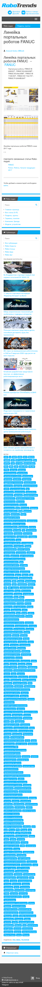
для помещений (27, 556)
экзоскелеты (32, 925)
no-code (19, 463)
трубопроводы (9, 900)
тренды (26, 897)
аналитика (8, 486)
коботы (31, 613)
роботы (29, 807)
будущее (34, 508)
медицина (26, 651)
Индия (17, 591)
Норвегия (8, 683)
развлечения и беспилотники (15, 782)
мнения (19, 658)
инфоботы (8, 597)
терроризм (8, 887)
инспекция (8, 594)
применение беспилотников (15, 750)
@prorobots (16, 12)
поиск (32, 728)
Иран (22, 597)
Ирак (16, 597)
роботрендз (8, 807)
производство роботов (12, 766)
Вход (38, 978)
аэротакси (18, 495)
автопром (8, 479)
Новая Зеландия (29, 680)
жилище (7, 581)
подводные (19, 721)
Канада (30, 607)
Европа (25, 575)
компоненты (9, 626)
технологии (25, 887)
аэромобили (31, 492)
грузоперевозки (10, 549)
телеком (13, 881)
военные (7, 524)
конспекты (8, 629)
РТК (17, 830)
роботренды (19, 807)
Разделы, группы (23, 26)
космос (26, 632)
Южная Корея (9, 935)
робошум (26, 826)
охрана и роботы (30, 712)
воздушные (23, 527)
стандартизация (22, 871)
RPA (11, 466)
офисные (20, 709)
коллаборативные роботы (14, 616)
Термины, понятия (12, 218)
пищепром (27, 718)
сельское (20, 839)
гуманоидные (9, 552)
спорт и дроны (9, 868)
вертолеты (15, 514)
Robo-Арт (8, 255)
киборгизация (9, 613)
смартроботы (28, 852)
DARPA (7, 460)
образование (30, 686)
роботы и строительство (13, 820)
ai (10, 457)
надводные (32, 667)
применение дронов (12, 753)
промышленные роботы (13, 772)
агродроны (27, 479)
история (20, 603)
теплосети (17, 884)
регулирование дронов (13, 795)
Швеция (18, 925)
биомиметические (11, 505)
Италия (28, 603)
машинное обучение (12, 651)
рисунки (7, 801)
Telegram (25, 940)
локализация (25, 645)
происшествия (28, 766)
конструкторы (19, 629)
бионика (23, 505)
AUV (25, 457)
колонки (29, 616)
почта (27, 740)
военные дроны (19, 524)
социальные (31, 862)
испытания (30, 600)
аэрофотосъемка (30, 495)
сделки (13, 839)
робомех (15, 801)
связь (6, 839)
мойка (34, 661)
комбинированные (11, 619)
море (6, 664)
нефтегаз (33, 677)
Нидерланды (16, 680)
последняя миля (17, 737)
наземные (8, 670)
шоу (24, 925)
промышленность (11, 769)
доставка (23, 565)
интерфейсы (28, 594)
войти (6, 185)
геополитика (31, 530)
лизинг (30, 642)
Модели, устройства (13, 224)
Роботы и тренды (32, 12)
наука (13, 674)
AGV (6, 457)
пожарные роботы (21, 728)
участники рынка (10, 909)
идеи (14, 584)
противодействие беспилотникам (17, 775)
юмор (19, 935)
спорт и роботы (23, 868)
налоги (7, 674)
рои (33, 826)
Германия (18, 533)
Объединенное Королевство (15, 699)
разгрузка (27, 785)
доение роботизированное (14, 559)
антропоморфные (17, 489)
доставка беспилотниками (14, 568)
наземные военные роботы (24, 670)
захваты (21, 581)
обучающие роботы (11, 693)
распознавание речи (23, 788)
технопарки (8, 890)
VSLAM (31, 466)
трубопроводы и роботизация (15, 903)
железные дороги (11, 578)
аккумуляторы (29, 482)
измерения (22, 584)
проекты (34, 756)
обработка (19, 686)
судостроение (22, 877)
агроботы (17, 479)
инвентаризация (26, 588)
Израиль (31, 584)
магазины (21, 648)
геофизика (8, 533)
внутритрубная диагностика (14, 521)
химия (15, 916)
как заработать (19, 607)
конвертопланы (21, 626)
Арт (27, 489)
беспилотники (9, 502)
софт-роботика (24, 858)
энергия (18, 932)
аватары (13, 470)
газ (23, 530)
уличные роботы (18, 906)
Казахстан (8, 607)
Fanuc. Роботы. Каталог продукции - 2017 (22, 168)
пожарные (8, 728)
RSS (14, 940)
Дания (6, 556)
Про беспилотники (32, 14)
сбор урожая (9, 836)
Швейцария (8, 925)
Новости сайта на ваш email (12, 982)
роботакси (8, 804)
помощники (17, 734)
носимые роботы (19, 683)
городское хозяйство (12, 543)
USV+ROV (23, 466)
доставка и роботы (11, 572)
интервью (18, 594)
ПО (12, 721)
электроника (27, 928)
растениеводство (10, 791)
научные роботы (10, 677)
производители (10, 760)
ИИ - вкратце (13, 588)
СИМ (22, 846)
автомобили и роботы (12, 476)
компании (29, 623)
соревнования (9, 855)
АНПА (6, 489)
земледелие (30, 581)
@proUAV (15, 14)
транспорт (23, 893)
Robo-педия (8, 26)
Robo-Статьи (10, 249)
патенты (27, 715)
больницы (25, 508)
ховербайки (8, 919)
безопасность (9, 498)
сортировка (21, 855)
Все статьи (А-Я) (11, 212)
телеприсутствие (24, 881)
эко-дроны (8, 928)
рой (5, 830)
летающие (22, 642)
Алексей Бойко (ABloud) (15, 51)
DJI (35, 460)
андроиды (18, 486)
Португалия (27, 734)
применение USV (11, 747)
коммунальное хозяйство (14, 623)
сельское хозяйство (11, 842)
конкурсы (32, 626)
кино (18, 613)
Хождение (19, 919)
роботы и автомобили (12, 811)
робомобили (25, 801)
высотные (8, 530)
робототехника (31, 804)
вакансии (27, 511)
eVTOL (6, 463)
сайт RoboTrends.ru (23, 833)
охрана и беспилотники (13, 712)
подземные (25, 725)
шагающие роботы (26, 922)
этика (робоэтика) (29, 932)
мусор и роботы (10, 667)
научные (21, 674)
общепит (24, 693)
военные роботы (10, 527)
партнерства (17, 715)
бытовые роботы (10, 511)
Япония (26, 935)
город (18, 540)
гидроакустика (9, 537)
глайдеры (32, 537)
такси (6, 881)
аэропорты (8, 495)
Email (18, 940)
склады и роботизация (12, 852)
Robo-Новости (10, 246)
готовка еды (18, 546)
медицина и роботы (11, 654)
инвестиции (8, 591)
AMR (14, 457)
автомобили (22, 473)
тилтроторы (30, 890)
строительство (29, 874)
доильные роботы (11, 562)
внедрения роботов (11, 517)
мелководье (25, 654)
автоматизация (10, 473)
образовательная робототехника (16, 689)
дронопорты (9, 575)
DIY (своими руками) (24, 460)
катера (6, 610)
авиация (22, 470)
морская (13, 664)
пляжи (6, 721)
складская (8, 849)
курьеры (24, 635)
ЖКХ (14, 581)
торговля (14, 893)
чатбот (14, 922)
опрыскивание (9, 709)
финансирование (11, 912)
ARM (20, 457)
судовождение (9, 877)
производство (23, 760)
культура (7, 635)
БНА (17, 508)
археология (8, 492)
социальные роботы (12, 865)
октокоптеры (9, 702)
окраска (31, 699)
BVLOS (31, 457)
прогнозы (26, 756)
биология (20, 502)
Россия (11, 830)
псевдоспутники (10, 779)
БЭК (20, 511)
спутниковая (9, 871)
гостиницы (8, 546)
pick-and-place (29, 463)
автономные (27, 476)
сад (29, 830)
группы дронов (23, 549)
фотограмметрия (26, 912)
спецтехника (26, 865)
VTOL (6, 470)
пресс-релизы (21, 744)
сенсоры (24, 842)
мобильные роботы (11, 661)
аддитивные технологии (13, 482)
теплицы (7, 884)
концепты (29, 629)
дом (21, 562)
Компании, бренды (12, 221)
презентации (9, 744)
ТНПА (6, 893)
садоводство (9, 833)
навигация (22, 667)
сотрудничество (10, 858)
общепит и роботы (11, 696)
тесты (16, 887)
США (31, 877)
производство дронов (12, 763)
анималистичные (30, 486)
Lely (12, 463)
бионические (9, 508)
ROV (6, 466)
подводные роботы (11, 725)
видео (23, 514)
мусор (29, 664)
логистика (14, 645)
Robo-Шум (9, 252)
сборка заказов (21, 836)
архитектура (19, 492)
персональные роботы (13, 718)
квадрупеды (15, 610)
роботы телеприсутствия (13, 823)
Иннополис (26, 591)
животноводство (25, 578)
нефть (6, 680)
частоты (7, 922)
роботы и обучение (11, 814)
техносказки (19, 890)
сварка (31, 836)
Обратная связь (12, 952)
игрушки (7, 584)
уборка (31, 903)
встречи (32, 527)
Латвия (26, 639)
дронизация (25, 572)
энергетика (8, 932)
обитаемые (8, 686)
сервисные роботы (11, 846)
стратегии (18, 874)
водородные (32, 521)
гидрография (22, 537)
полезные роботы (25, 731)
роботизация (19, 804)
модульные (25, 661)
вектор (6, 514)
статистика (8, 874)
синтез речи (30, 846)
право (34, 740)
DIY (12, 460)
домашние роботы (11, 565)
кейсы (24, 610)
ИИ (5, 588)
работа (21, 779)
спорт (35, 865)
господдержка (27, 543)
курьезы (16, 635)
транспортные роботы (12, 897)
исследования (9, 603)
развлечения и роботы (13, 785)
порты (6, 737)
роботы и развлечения (13, 817)
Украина (7, 906)
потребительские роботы (13, 740)
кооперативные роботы (13, 632)
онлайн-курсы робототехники (15, 705)
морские (21, 664)
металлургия (9, 658)
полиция (7, 734)
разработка (8, 788)
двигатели (15, 556)
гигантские (28, 533)
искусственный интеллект (14, 600)
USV (16, 466)
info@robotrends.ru (11, 980)
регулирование (25, 791)
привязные (32, 744)
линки (6, 645)
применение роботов (12, 756)
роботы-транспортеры (12, 826)
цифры (27, 919)
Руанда (24, 830)
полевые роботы (10, 731)
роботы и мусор (29, 811)
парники (7, 715)
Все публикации (11, 243)
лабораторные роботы (13, 639)
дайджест (30, 552)
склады (16, 849)
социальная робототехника (14, 862)
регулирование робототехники (16, 798)
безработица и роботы (25, 498)
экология (17, 928)
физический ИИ (25, 909)
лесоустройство (10, 642)
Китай (24, 613)
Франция (7, 916)
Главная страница (12, 209)
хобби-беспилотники (27, 916)
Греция (28, 546)
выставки (17, 530)
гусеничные (20, 552)
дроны (18, 575)
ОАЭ (30, 683)
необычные (23, 677)
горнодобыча (9, 540)
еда (31, 575)
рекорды (33, 798)
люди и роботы (10, 648)
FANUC (10, 64)
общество (24, 696)
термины (25, 884)
